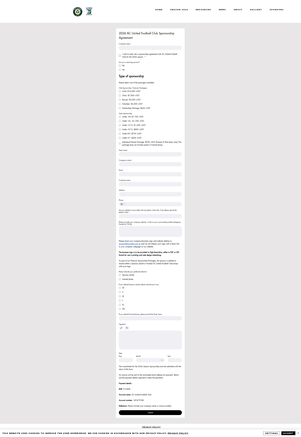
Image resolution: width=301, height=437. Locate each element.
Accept (288, 433)
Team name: (123, 150)
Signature (122, 324)
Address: (122, 190)
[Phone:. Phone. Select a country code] (122, 204)
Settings (271, 433)
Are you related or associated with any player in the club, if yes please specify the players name (148, 211)
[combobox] (150, 360)
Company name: (125, 44)
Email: (121, 170)
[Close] (298, 433)
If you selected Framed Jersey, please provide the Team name (140, 314)
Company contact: (125, 160)
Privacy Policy (178, 433)
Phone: (121, 200)
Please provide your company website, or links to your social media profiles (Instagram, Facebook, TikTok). (150, 223)
